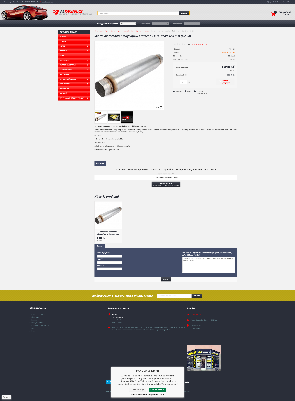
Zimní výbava (65, 84)
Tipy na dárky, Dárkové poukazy (72, 98)
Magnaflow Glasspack (142, 31)
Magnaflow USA (128, 31)
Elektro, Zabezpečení (68, 65)
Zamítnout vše (137, 389)
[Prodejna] (225, 358)
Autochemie (64, 60)
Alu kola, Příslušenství (69, 79)
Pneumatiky (64, 88)
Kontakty (34, 320)
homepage (99, 30)
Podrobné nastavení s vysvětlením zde (147, 394)
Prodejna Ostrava (37, 323)
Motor (62, 46)
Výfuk (62, 55)
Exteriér (63, 41)
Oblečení (63, 93)
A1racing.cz (73, 12)
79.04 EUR (231, 70)
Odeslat (196, 296)
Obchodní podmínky (38, 314)
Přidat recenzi (166, 184)
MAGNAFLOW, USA (228, 52)
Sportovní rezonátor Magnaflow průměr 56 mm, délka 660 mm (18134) (108, 232)
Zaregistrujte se (288, 2)
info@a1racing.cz (47, 2)
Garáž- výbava (65, 74)
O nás (33, 331)
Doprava (34, 328)
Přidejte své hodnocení (199, 44)
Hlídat (189, 91)
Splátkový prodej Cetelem (40, 325)
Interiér (63, 37)
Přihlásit (277, 2)
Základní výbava (66, 70)
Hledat (184, 13)
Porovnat (179, 91)
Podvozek (63, 51)
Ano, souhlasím (157, 389)
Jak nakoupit (35, 317)
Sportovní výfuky (116, 31)
